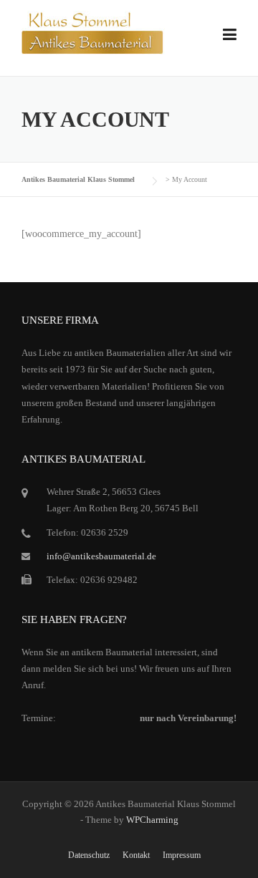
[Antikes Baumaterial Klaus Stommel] (93, 31)
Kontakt (136, 855)
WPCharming (152, 819)
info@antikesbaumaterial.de (101, 556)
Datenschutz (89, 855)
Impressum (182, 855)
